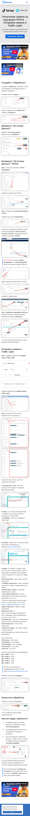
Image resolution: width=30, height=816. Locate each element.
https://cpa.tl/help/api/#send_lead (17, 671)
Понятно (12, 812)
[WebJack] (4, 2)
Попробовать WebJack (15, 36)
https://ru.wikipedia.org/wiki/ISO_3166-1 (14, 604)
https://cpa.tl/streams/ (14, 547)
